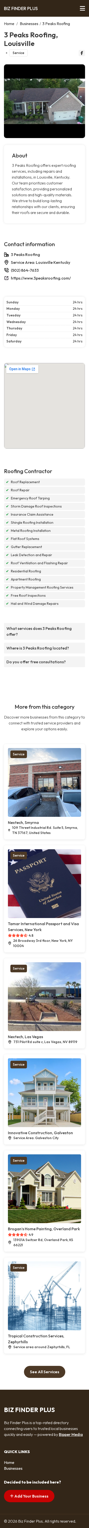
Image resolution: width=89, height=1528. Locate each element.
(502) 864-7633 (25, 270)
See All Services (44, 1371)
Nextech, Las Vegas (25, 1036)
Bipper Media (71, 1434)
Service (18, 53)
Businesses (29, 23)
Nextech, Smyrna (23, 822)
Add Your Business (31, 1496)
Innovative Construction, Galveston (40, 1132)
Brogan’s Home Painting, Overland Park (44, 1228)
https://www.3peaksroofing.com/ (41, 278)
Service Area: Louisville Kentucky (40, 262)
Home (9, 23)
